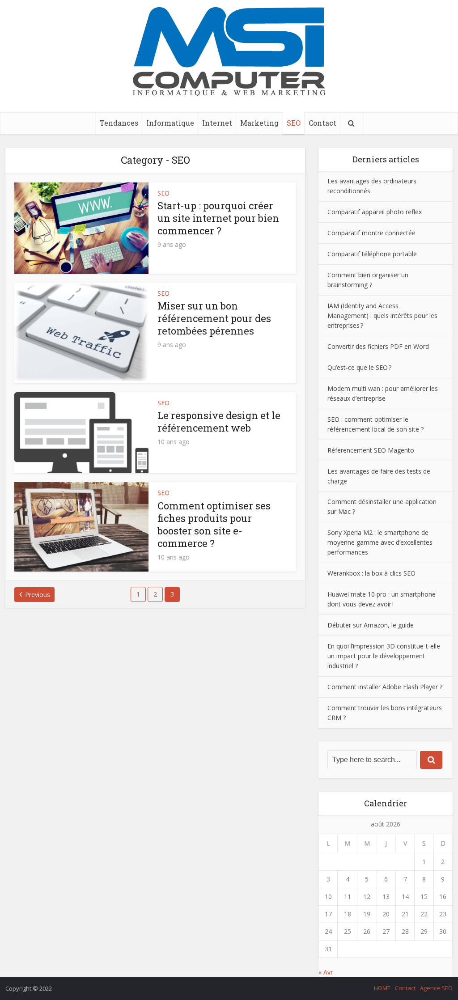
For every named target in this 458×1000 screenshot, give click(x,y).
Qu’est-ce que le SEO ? (359, 367)
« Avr (325, 972)
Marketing (259, 122)
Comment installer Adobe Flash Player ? (384, 686)
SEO (294, 122)
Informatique (170, 122)
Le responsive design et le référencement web (218, 421)
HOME (382, 988)
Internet (217, 122)
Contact (322, 122)
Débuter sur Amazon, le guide (370, 625)
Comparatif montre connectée (371, 233)
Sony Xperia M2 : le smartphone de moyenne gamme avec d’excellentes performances (380, 542)
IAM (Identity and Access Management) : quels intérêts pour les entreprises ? (382, 315)
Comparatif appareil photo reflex (374, 212)
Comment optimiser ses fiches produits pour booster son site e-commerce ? (214, 524)
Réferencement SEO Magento (370, 450)
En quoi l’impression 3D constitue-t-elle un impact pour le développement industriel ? (383, 656)
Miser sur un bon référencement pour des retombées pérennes (214, 318)
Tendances (119, 122)
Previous (37, 594)
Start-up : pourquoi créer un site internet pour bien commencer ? (218, 218)
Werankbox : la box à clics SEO (371, 573)
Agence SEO (436, 988)
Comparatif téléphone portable (372, 254)
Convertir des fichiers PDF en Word (379, 346)
